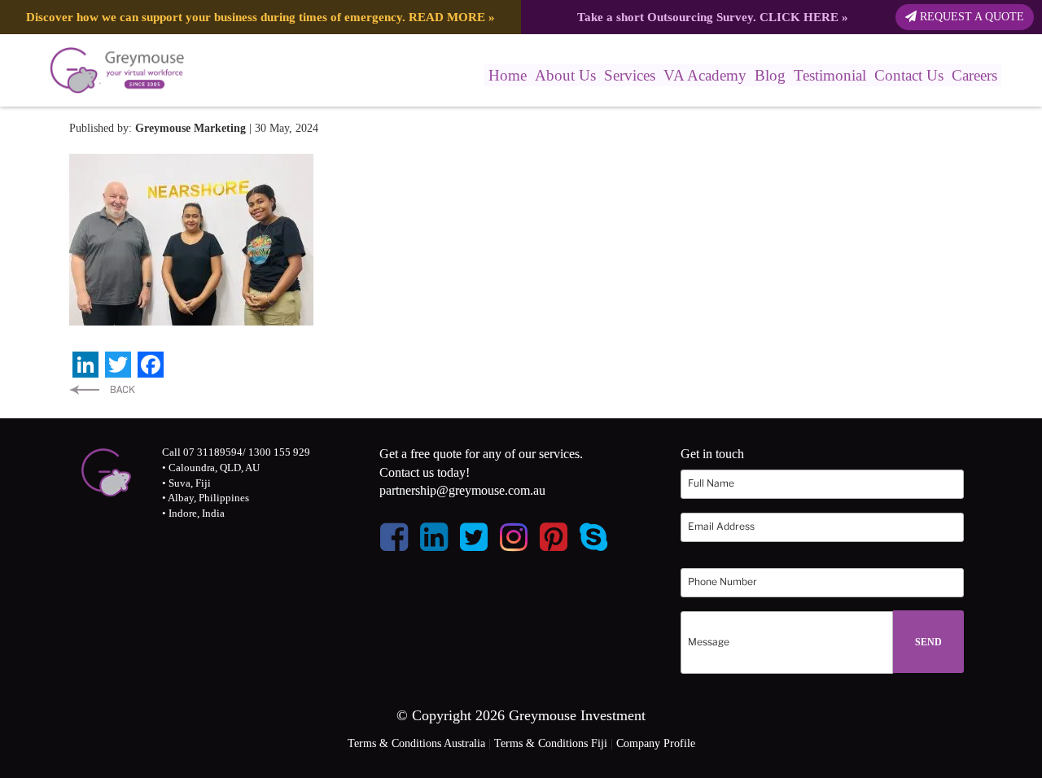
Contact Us (908, 75)
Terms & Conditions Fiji (550, 743)
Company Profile (655, 743)
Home (507, 75)
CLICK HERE (799, 17)
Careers (974, 75)
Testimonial (830, 75)
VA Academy (704, 75)
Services (629, 75)
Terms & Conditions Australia (416, 743)
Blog (770, 75)
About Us (565, 75)
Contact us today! (424, 472)
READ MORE (447, 17)
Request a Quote (970, 17)
